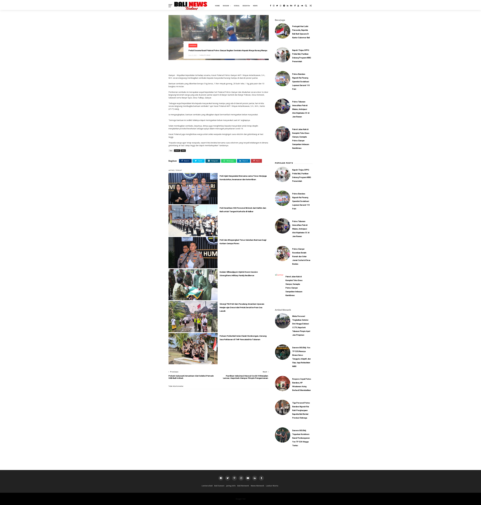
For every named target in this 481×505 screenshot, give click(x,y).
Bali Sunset (219, 485)
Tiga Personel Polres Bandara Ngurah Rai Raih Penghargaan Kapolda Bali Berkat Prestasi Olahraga (301, 410)
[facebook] (270, 5)
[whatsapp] (280, 5)
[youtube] (298, 5)
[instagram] (273, 5)
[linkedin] (287, 5)
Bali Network (243, 485)
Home (217, 6)
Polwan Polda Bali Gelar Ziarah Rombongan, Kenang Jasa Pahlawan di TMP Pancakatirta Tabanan (243, 338)
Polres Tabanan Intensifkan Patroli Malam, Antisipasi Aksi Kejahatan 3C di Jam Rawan (300, 109)
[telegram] (284, 5)
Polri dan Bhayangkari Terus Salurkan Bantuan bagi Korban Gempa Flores (243, 242)
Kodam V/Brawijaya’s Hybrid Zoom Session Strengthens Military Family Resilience (239, 274)
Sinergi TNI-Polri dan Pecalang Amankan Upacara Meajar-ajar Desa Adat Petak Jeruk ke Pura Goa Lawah (242, 307)
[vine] (295, 5)
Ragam (226, 6)
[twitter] (277, 5)
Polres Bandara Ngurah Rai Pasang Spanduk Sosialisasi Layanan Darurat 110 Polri (301, 81)
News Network (257, 485)
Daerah (193, 45)
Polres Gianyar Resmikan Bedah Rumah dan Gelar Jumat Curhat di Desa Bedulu (301, 256)
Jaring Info (231, 485)
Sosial (236, 6)
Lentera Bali (207, 485)
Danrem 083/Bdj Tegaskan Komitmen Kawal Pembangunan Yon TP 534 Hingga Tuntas (301, 438)
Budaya (246, 6)
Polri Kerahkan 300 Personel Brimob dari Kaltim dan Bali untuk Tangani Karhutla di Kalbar (243, 210)
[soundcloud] (302, 5)
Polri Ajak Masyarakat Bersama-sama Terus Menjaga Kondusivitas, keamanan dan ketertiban (243, 178)
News (255, 6)
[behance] (291, 5)
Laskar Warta (272, 485)
